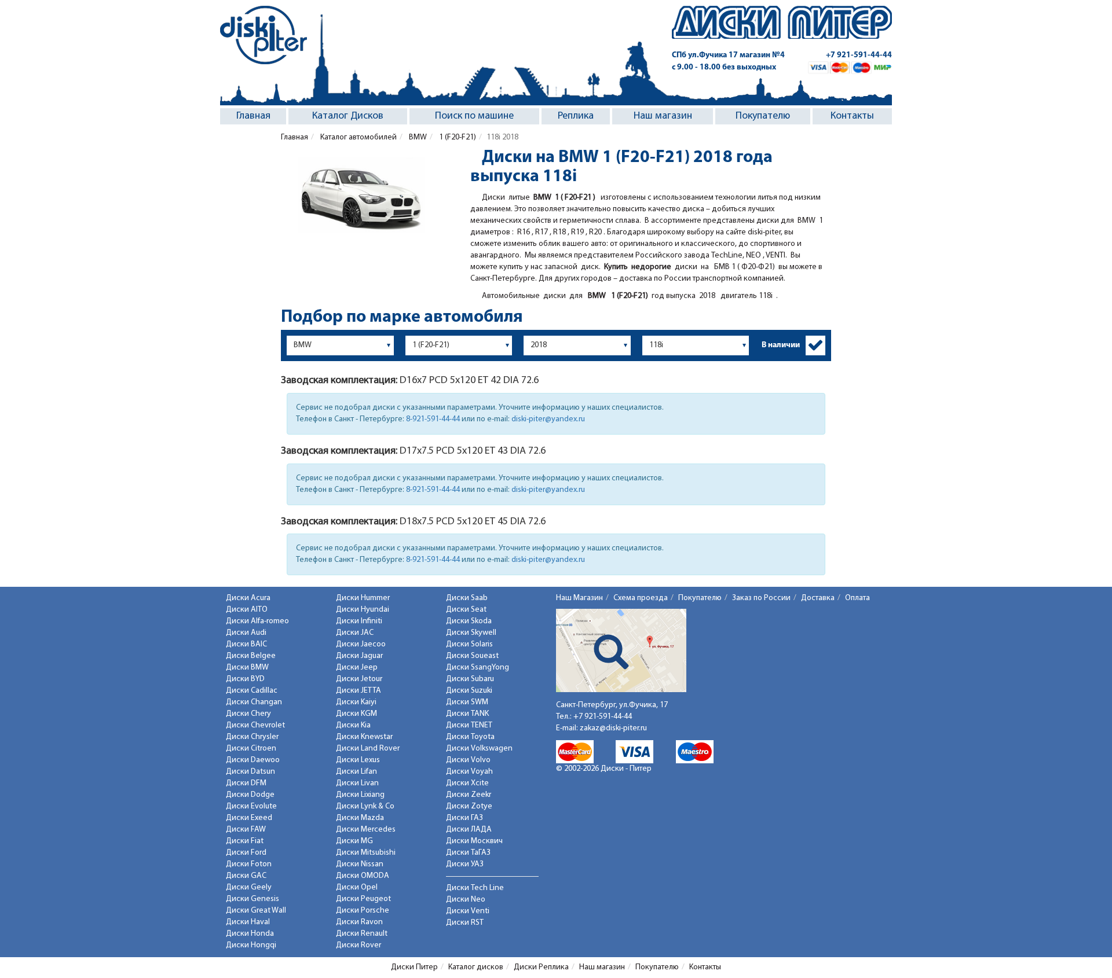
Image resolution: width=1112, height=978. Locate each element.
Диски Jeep (357, 667)
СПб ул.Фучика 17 (728, 55)
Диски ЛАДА (469, 829)
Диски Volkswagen (479, 748)
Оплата (857, 598)
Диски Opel (357, 887)
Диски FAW (246, 829)
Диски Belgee (251, 656)
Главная (253, 116)
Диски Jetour (359, 679)
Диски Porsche (362, 910)
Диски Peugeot (363, 899)
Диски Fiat (245, 841)
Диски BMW (247, 667)
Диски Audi (246, 632)
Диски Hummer (363, 598)
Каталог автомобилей (358, 137)
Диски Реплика (541, 967)
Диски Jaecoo (361, 644)
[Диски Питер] (263, 35)
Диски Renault (361, 933)
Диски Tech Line (475, 888)
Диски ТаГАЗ (468, 852)
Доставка (818, 598)
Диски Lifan (356, 771)
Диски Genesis (252, 899)
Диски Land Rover (368, 748)
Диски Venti (467, 911)
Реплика (576, 116)
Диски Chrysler (252, 737)
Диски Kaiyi (356, 702)
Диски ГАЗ (464, 818)
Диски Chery (248, 713)
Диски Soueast (472, 656)
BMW (417, 137)
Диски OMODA (362, 876)
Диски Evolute (251, 806)
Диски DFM (246, 783)
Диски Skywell (471, 632)
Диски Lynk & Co (365, 806)
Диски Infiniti (359, 621)
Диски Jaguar (359, 656)
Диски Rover (358, 945)
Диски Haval (248, 922)
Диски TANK (467, 713)
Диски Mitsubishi (366, 852)
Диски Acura (248, 598)
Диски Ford (246, 852)
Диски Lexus (358, 760)
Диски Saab (467, 598)
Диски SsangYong (477, 667)
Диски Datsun (250, 771)
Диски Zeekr (468, 795)
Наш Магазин (579, 598)
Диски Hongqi (251, 945)
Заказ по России (761, 598)
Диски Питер (414, 967)
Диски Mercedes (366, 829)
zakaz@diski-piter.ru (613, 728)
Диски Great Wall (256, 910)
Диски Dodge (250, 795)
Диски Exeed (249, 818)
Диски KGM (356, 713)
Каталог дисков (475, 967)
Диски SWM (467, 702)
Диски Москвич (474, 841)
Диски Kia (353, 725)
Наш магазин (663, 116)
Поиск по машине (474, 116)
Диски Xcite (467, 783)
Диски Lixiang (360, 795)
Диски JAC (355, 632)
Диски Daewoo (253, 760)
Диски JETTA (358, 690)
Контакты (852, 116)
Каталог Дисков (347, 116)
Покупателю (763, 116)
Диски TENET (469, 725)
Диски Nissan (359, 864)
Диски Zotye (469, 806)
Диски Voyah (469, 771)
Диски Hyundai (362, 609)
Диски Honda (250, 933)
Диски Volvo (468, 760)
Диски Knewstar (364, 737)
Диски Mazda (360, 818)
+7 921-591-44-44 (859, 55)
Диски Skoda (469, 621)
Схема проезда (640, 598)
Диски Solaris (469, 644)
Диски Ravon (359, 922)
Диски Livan (357, 783)
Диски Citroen (251, 748)
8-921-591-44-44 (433, 419)
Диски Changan (254, 702)
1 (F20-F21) (456, 137)
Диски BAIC (246, 644)
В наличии (781, 345)
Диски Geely (249, 887)
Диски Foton (249, 864)
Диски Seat (466, 609)
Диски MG (354, 841)
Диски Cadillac (251, 690)
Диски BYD (245, 679)
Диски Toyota (470, 737)
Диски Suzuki (469, 690)
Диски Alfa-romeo (257, 621)
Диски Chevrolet (255, 725)
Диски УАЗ (465, 864)
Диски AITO (247, 609)
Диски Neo (465, 899)
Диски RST (465, 922)
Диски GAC (246, 876)
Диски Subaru (470, 679)
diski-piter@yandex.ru (548, 419)
